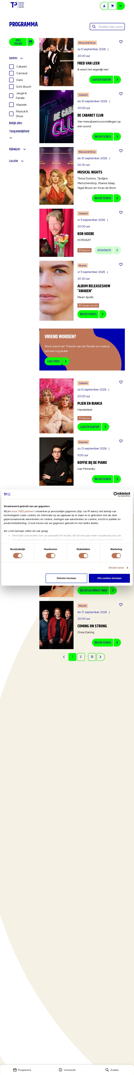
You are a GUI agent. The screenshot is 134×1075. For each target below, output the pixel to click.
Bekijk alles (15, 123)
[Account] (104, 6)
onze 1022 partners (23, 511)
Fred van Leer (88, 63)
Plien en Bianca (89, 403)
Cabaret (21, 66)
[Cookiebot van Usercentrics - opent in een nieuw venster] (116, 494)
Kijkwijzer (14, 149)
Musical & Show (22, 113)
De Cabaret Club (90, 115)
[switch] (50, 555)
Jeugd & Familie (21, 95)
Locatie (13, 161)
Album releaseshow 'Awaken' (93, 288)
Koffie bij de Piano (92, 463)
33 (92, 656)
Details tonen (116, 567)
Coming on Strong (92, 626)
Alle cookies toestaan (109, 578)
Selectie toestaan (66, 578)
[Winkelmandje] (112, 6)
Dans (19, 80)
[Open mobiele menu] (121, 6)
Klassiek (21, 104)
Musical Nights (89, 172)
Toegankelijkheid (19, 132)
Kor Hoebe (85, 234)
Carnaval (21, 73)
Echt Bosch (23, 86)
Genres (13, 58)
